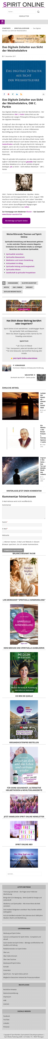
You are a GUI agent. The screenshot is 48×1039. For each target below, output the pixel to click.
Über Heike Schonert (10, 956)
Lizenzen (6, 1004)
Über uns (6, 952)
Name (4, 522)
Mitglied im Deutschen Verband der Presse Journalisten (21, 977)
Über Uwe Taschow (9, 959)
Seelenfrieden (7, 144)
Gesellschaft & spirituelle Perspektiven (20, 273)
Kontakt (6, 967)
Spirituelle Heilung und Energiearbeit (20, 266)
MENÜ (2, 23)
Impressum (7, 997)
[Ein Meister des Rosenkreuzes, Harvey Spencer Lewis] (20, 438)
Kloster (29, 212)
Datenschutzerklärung (10, 993)
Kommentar (6, 505)
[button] (4, 94)
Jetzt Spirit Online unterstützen (25, 358)
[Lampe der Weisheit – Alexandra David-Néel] (20, 406)
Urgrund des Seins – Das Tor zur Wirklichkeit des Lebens (43, 466)
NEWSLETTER (24, 16)
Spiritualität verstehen (14, 254)
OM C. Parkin (19, 114)
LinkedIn (6, 1023)
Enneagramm (13, 283)
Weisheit (29, 287)
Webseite (5, 535)
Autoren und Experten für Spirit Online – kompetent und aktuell (22, 938)
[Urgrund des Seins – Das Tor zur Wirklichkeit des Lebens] (20, 471)
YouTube (6, 1020)
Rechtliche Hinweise (10, 989)
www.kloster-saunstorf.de (12, 214)
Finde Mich (7, 970)
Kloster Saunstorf (29, 283)
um (11, 167)
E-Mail (4, 529)
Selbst (26, 207)
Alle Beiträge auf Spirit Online (16, 221)
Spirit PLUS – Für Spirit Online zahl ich (15, 974)
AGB (4, 1000)
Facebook (6, 1016)
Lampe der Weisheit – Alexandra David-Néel (43, 400)
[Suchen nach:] (24, 874)
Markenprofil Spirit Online (12, 963)
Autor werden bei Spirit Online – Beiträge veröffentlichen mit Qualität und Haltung (23, 944)
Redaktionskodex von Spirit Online (14, 949)
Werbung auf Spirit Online (11, 933)
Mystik (6, 287)
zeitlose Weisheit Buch (12, 292)
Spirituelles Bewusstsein (15, 257)
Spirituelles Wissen (13, 269)
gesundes (29, 162)
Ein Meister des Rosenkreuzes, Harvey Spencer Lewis (43, 433)
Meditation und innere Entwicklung (19, 260)
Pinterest (6, 1027)
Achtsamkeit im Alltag (14, 263)
